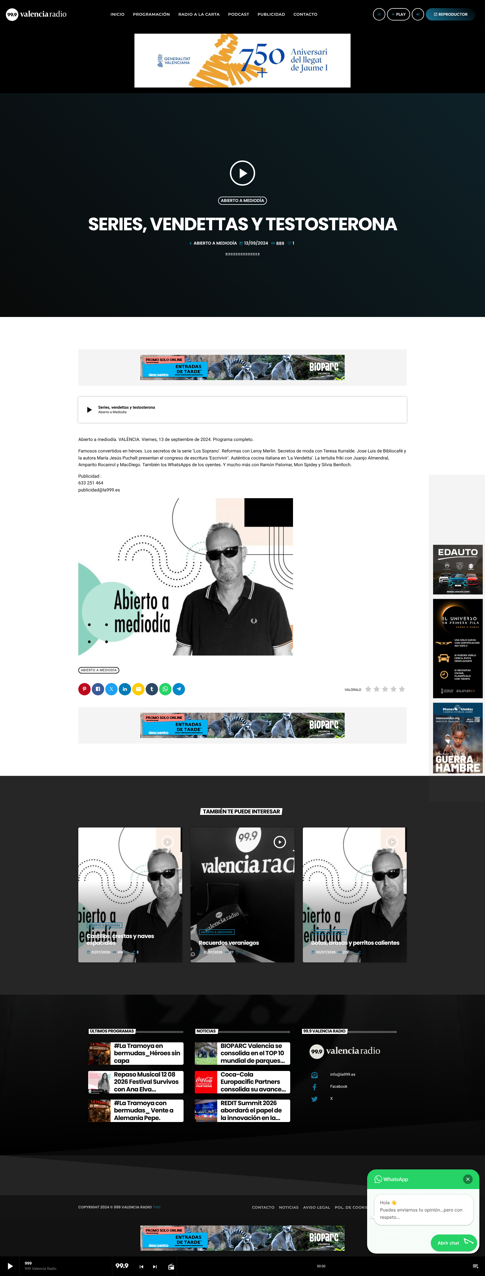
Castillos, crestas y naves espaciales (120, 939)
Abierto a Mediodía (242, 201)
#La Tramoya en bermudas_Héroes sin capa (147, 1053)
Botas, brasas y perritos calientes (355, 943)
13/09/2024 (254, 243)
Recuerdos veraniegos (229, 943)
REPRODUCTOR (451, 14)
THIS (157, 1207)
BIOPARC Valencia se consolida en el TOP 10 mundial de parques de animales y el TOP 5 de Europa (253, 1061)
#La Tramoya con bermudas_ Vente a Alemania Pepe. (143, 1110)
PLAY (398, 14)
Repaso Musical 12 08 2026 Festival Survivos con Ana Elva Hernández (146, 1085)
